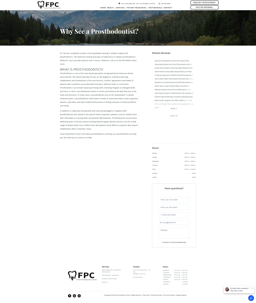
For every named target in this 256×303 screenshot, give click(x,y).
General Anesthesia (109, 279)
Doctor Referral (204, 7)
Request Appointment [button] (204, 3)
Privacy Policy (146, 295)
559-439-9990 (165, 3)
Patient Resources (136, 8)
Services (120, 8)
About (110, 8)
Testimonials (155, 8)
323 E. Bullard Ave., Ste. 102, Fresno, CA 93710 (138, 3)
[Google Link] (74, 295)
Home (103, 8)
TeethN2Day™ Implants (110, 275)
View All (105, 282)
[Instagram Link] (79, 295)
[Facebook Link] (69, 295)
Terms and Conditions (169, 295)
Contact (168, 8)
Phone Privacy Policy (156, 295)
